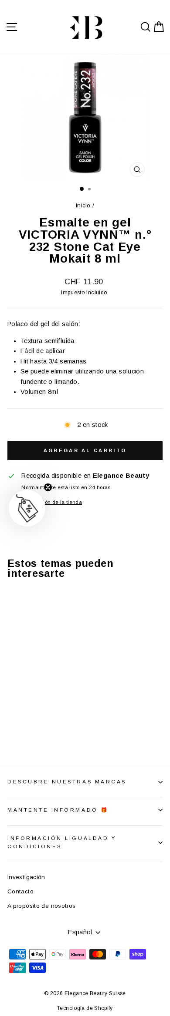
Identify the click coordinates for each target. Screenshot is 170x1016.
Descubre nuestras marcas (66, 781)
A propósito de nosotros (41, 906)
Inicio (83, 205)
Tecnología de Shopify (85, 1008)
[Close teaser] (48, 487)
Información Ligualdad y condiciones (61, 842)
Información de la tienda (51, 502)
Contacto (20, 891)
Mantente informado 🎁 (58, 810)
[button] (27, 508)
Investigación (26, 877)
